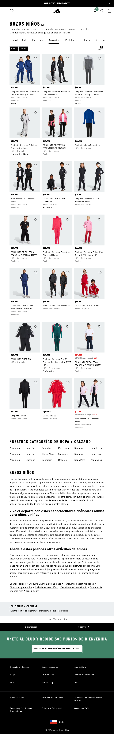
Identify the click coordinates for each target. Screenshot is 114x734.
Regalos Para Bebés (80, 448)
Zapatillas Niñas (15, 448)
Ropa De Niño (30, 448)
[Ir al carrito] (109, 10)
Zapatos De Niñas (96, 460)
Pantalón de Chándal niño (73, 587)
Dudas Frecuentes (50, 667)
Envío (12, 683)
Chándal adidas (18, 584)
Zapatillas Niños (15, 454)
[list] (57, 40)
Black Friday (47, 683)
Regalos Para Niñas (80, 454)
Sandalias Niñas (47, 448)
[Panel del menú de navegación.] (4, 10)
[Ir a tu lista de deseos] (11, 10)
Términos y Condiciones (52, 698)
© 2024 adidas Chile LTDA (57, 730)
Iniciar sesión (31, 627)
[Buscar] (102, 10)
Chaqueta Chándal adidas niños (44, 584)
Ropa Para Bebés (79, 460)
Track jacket (32, 591)
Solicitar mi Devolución (83, 675)
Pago (12, 675)
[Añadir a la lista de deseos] (35, 59)
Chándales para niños (21, 587)
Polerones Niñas (63, 448)
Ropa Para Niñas (96, 454)
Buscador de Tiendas (19, 667)
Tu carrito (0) (83, 627)
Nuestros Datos (17, 698)
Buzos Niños (48, 454)
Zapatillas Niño (15, 460)
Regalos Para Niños (64, 460)
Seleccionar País (81, 708)
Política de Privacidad (52, 708)
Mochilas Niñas (30, 460)
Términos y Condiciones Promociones (21, 709)
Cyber (76, 683)
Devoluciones (48, 675)
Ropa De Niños (30, 454)
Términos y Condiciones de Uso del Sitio (87, 699)
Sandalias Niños (63, 454)
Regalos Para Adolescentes (98, 448)
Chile (61, 722)
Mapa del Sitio (79, 667)
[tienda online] (57, 12)
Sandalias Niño (47, 460)
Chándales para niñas (46, 587)
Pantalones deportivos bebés (79, 584)
